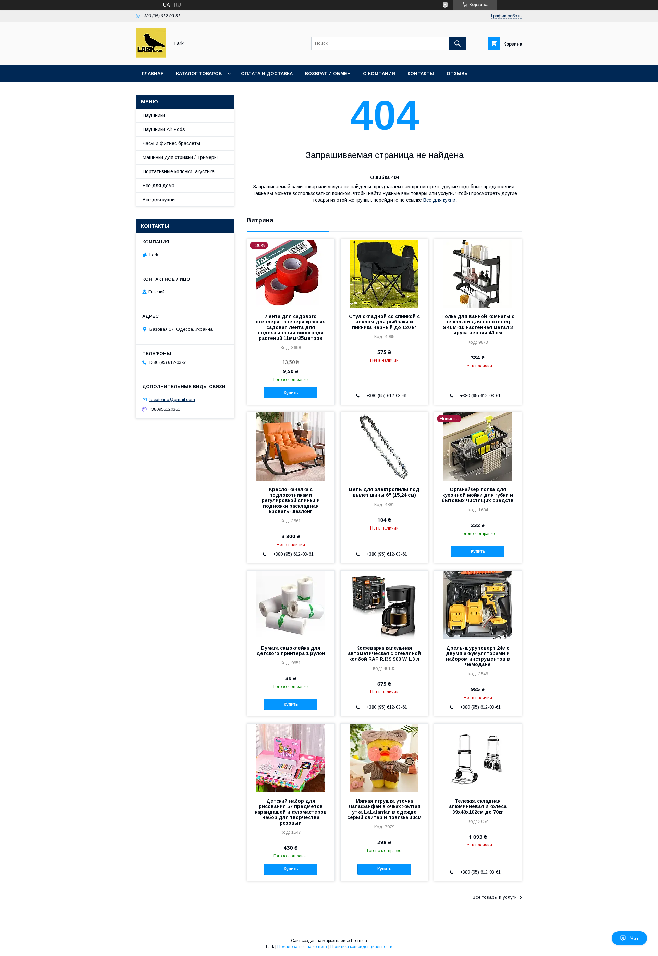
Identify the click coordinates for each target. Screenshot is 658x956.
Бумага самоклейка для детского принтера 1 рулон (290, 650)
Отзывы (458, 73)
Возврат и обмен (328, 73)
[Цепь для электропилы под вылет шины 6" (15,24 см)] (384, 446)
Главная (153, 73)
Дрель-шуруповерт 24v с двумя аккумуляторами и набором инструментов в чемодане (478, 656)
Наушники (154, 115)
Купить (291, 393)
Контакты (420, 73)
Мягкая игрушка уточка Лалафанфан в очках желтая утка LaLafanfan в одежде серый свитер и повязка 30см (384, 809)
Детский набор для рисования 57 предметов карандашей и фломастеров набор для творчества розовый (291, 812)
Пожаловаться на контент (302, 946)
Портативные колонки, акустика (179, 171)
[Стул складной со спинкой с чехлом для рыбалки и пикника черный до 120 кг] (384, 273)
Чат (634, 938)
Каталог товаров (199, 73)
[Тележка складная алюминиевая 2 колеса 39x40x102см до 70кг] (478, 758)
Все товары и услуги (495, 897)
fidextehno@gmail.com (172, 399)
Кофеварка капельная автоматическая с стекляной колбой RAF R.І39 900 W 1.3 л (384, 653)
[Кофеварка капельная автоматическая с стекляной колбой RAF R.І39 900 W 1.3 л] (384, 605)
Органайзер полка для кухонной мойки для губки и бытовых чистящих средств (478, 495)
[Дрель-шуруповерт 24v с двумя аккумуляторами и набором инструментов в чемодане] (478, 605)
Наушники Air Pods (164, 129)
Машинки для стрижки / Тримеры (180, 157)
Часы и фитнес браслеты (171, 143)
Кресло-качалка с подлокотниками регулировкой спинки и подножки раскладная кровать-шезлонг (290, 500)
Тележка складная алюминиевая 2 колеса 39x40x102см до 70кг (478, 806)
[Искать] (457, 43)
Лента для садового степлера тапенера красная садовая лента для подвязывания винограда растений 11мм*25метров (291, 327)
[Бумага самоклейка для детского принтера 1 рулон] (290, 605)
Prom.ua (359, 940)
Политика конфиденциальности (361, 946)
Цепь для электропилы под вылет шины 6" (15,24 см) (384, 492)
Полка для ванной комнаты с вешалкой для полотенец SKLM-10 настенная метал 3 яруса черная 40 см (477, 324)
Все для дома (158, 185)
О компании (379, 73)
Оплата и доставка (267, 73)
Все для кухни (439, 200)
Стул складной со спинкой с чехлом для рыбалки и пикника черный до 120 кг (384, 322)
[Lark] (151, 56)
